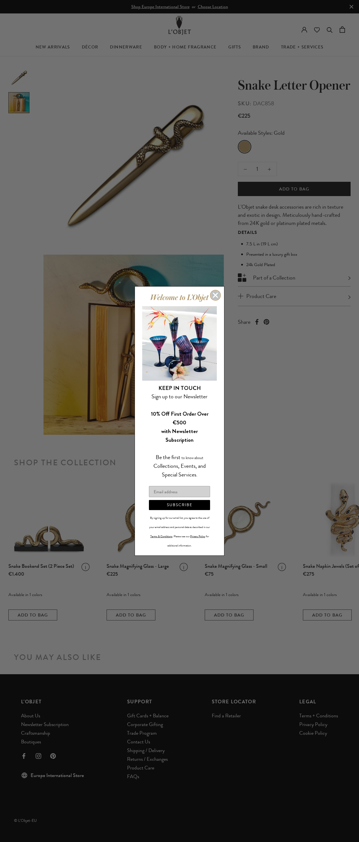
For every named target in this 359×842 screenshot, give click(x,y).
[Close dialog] (215, 295)
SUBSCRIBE (179, 505)
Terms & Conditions (161, 536)
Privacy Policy (197, 536)
